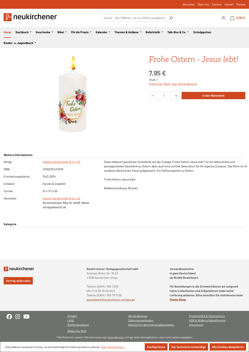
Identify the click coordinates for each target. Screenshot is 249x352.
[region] (72, 94)
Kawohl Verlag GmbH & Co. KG (61, 161)
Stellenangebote (78, 324)
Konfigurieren (156, 347)
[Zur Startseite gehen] (31, 17)
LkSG (70, 320)
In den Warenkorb (213, 95)
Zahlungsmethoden (140, 320)
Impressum (196, 324)
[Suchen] (171, 18)
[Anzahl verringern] (153, 95)
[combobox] (134, 18)
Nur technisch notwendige (188, 347)
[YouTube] (27, 316)
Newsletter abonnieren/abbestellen (151, 324)
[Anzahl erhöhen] (176, 95)
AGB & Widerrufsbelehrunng (207, 320)
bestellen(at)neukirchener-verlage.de (111, 299)
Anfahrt (72, 316)
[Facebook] (11, 316)
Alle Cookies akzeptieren (228, 347)
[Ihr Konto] (223, 17)
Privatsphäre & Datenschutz (207, 316)
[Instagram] (19, 316)
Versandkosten (137, 316)
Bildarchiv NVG (76, 331)
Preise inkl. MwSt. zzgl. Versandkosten (173, 83)
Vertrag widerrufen (18, 280)
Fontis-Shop (178, 299)
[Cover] (72, 94)
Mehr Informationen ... (113, 347)
